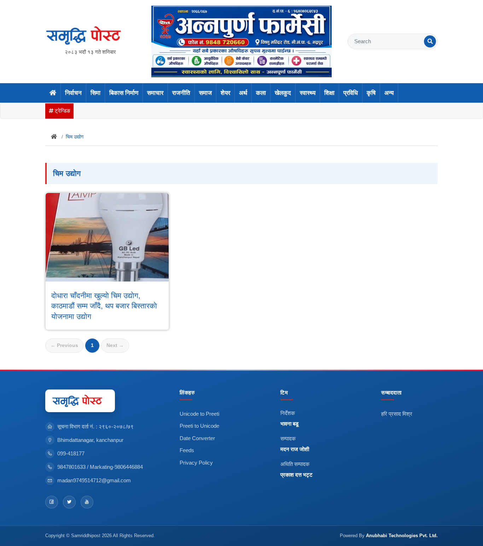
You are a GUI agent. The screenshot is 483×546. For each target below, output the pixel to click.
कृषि (371, 93)
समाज (205, 93)
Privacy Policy (196, 463)
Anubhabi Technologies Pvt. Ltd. (402, 535)
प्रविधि (350, 93)
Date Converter (197, 438)
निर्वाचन (73, 93)
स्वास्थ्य (307, 93)
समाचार (155, 93)
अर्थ (243, 93)
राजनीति (181, 93)
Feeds (187, 450)
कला (261, 93)
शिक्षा (329, 93)
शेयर (225, 93)
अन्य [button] (389, 93)
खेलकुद (283, 93)
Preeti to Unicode (199, 426)
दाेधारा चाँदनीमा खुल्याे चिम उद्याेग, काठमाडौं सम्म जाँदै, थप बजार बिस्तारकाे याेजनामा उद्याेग (104, 305)
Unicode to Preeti (199, 414)
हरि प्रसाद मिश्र (396, 414)
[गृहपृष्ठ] (52, 93)
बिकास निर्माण (123, 93)
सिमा (95, 93)
